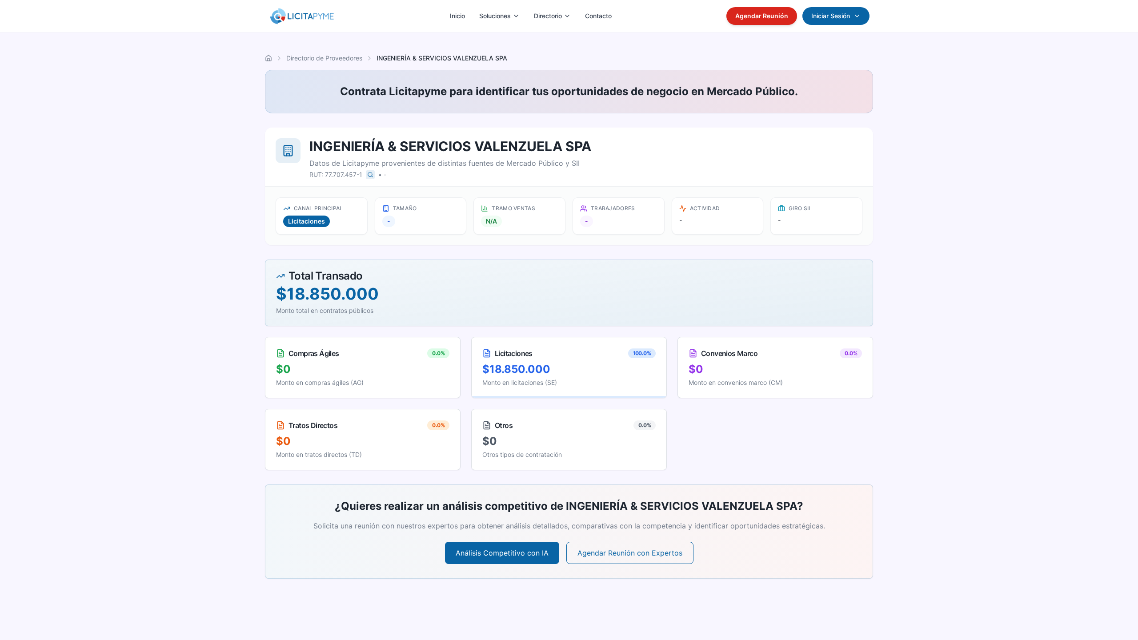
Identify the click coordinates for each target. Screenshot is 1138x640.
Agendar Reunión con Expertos (629, 552)
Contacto (598, 16)
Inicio (457, 16)
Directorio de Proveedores (324, 58)
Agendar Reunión (761, 16)
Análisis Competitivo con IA (502, 552)
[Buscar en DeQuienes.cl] (370, 174)
